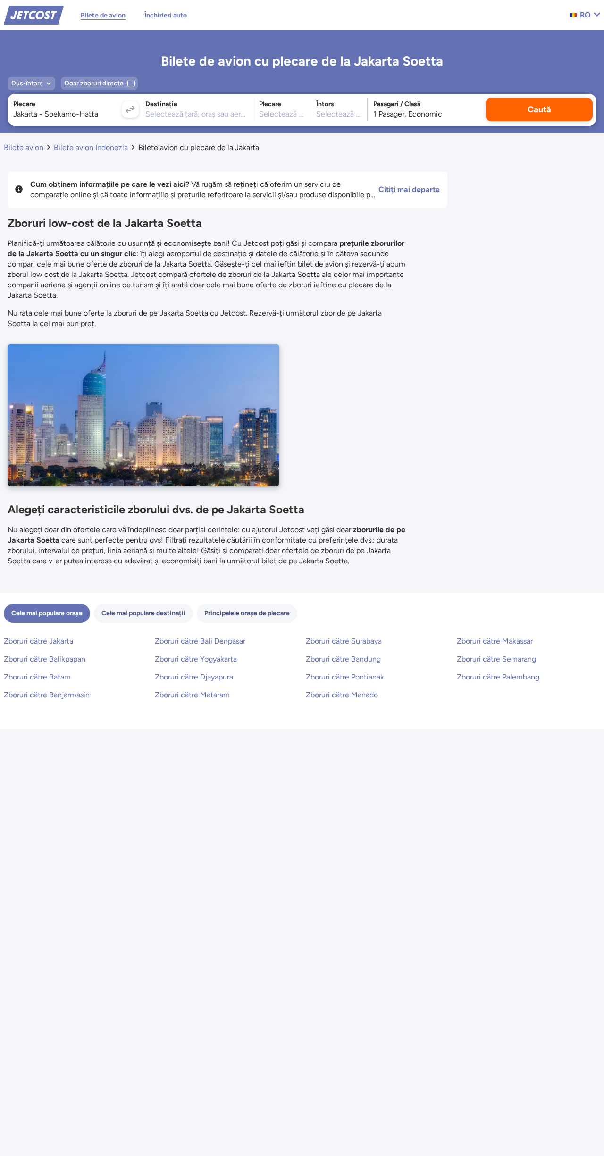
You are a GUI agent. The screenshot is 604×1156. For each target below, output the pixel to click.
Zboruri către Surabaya (344, 641)
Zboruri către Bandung (343, 658)
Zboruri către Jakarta (38, 641)
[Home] (34, 14)
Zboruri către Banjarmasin (47, 694)
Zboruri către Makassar (495, 641)
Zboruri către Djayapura (194, 676)
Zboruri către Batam (37, 676)
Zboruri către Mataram (192, 694)
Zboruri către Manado (342, 694)
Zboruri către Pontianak (345, 676)
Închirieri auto (165, 15)
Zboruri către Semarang (496, 658)
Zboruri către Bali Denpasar (200, 641)
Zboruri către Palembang (498, 676)
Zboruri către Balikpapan (44, 658)
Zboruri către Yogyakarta (196, 658)
